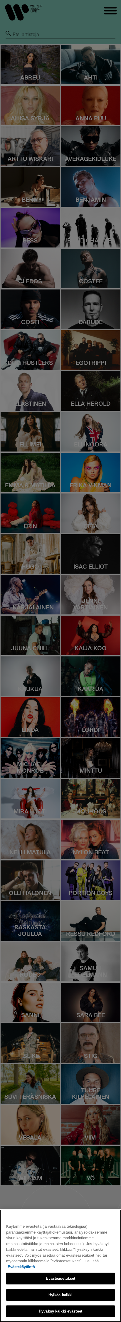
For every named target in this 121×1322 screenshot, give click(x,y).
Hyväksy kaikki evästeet (60, 1311)
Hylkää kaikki (60, 1295)
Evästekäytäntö (21, 1267)
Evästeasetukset (60, 1278)
